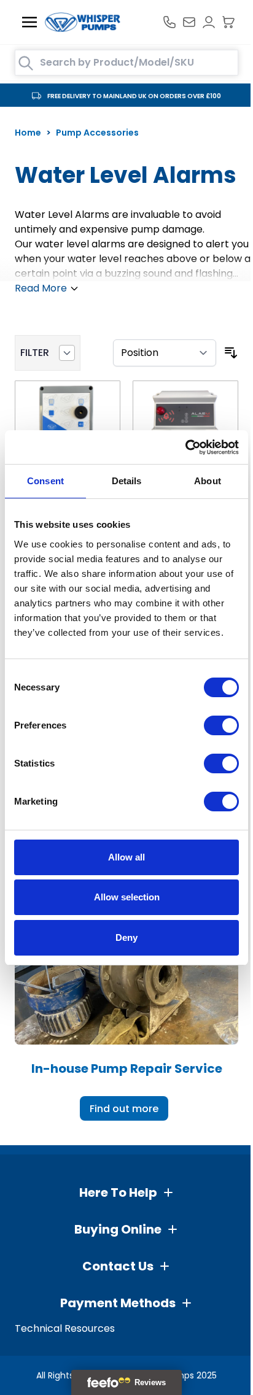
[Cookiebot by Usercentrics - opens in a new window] (185, 447)
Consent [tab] (45, 481)
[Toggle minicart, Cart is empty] (228, 22)
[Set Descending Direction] (231, 353)
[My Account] (208, 22)
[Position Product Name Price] (164, 352)
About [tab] (207, 481)
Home (28, 132)
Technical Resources (65, 1328)
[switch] (221, 725)
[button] (126, 1192)
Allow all (126, 857)
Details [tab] (127, 481)
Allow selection (127, 897)
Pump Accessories (97, 132)
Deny (126, 937)
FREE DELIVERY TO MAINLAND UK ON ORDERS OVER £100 (134, 96)
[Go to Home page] (82, 22)
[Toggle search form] (26, 63)
